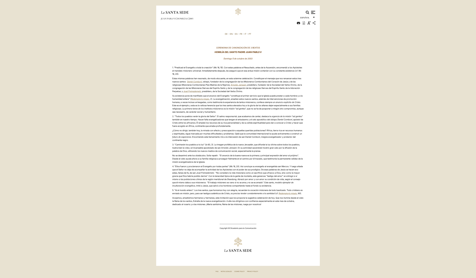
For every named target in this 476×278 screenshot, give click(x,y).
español (306, 18)
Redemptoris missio (200, 99)
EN (231, 34)
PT (250, 34)
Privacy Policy (252, 271)
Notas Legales (226, 271)
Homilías (182, 18)
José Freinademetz (192, 91)
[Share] (314, 23)
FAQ (217, 271)
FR (241, 34)
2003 (191, 18)
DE (226, 34)
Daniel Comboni (194, 81)
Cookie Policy (239, 271)
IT (245, 34)
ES (236, 34)
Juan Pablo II (168, 18)
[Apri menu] (312, 12)
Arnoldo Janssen (238, 85)
